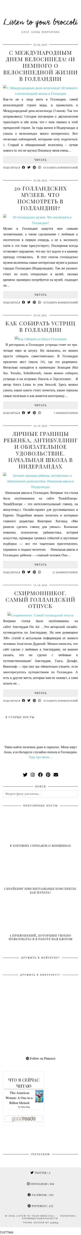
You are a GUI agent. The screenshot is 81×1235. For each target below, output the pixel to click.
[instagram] (33, 775)
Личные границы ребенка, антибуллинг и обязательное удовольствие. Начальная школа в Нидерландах (41, 450)
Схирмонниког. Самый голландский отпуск (40, 599)
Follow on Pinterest (42, 1058)
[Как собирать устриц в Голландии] (40, 339)
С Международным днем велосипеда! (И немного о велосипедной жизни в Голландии (40, 65)
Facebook (42, 1195)
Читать (40, 159)
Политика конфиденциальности (49, 1217)
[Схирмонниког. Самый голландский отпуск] (40, 615)
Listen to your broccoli (40, 22)
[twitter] (25, 775)
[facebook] (40, 775)
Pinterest (42, 1206)
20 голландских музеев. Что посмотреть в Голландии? (40, 198)
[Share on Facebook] (23, 168)
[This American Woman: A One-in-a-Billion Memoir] (39, 1101)
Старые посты (21, 717)
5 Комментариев (66, 413)
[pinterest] (48, 775)
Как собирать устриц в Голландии (40, 326)
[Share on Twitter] (29, 168)
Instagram (42, 1184)
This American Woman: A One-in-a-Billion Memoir (19, 1097)
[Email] (56, 775)
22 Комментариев (65, 572)
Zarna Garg (25, 1106)
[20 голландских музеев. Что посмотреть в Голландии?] (40, 223)
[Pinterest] (21, 997)
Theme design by (40, 1222)
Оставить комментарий (60, 167)
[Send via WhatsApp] (39, 168)
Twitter (42, 1173)
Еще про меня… (40, 757)
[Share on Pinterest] (34, 168)
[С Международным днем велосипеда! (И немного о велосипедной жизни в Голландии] (40, 93)
